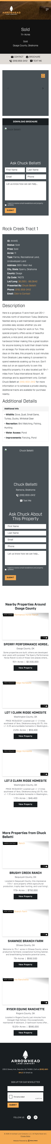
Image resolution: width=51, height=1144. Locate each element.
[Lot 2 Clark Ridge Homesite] (25, 762)
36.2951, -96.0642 (27, 281)
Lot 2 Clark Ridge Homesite (25, 781)
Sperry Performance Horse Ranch (25, 644)
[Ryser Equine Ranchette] (25, 991)
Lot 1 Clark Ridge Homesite (25, 713)
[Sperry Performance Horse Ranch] (25, 626)
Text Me (27, 500)
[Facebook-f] (29, 1117)
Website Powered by (20, 1141)
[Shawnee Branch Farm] (25, 923)
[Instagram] (35, 1117)
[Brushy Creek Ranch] (25, 854)
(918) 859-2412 (23, 289)
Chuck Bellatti (29, 285)
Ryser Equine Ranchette (26, 1009)
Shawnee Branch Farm (25, 941)
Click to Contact (22, 293)
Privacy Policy (25, 1136)
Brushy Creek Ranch (25, 873)
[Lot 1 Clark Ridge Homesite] (25, 694)
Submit (10, 210)
